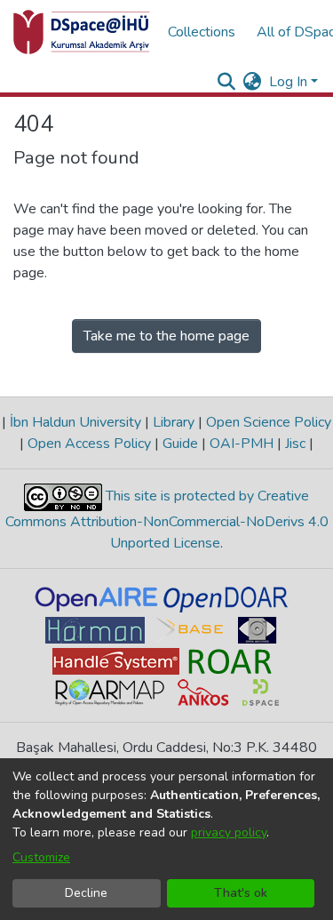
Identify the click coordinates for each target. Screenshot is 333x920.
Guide (180, 443)
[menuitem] (253, 81)
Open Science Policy (266, 422)
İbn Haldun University (75, 422)
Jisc (295, 443)
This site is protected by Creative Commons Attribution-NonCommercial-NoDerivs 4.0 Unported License (167, 519)
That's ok (240, 892)
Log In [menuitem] (288, 82)
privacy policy (228, 832)
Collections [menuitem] (201, 32)
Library (173, 422)
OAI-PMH (241, 443)
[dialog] (166, 839)
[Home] (81, 32)
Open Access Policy (89, 443)
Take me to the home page (166, 336)
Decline (86, 892)
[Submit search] (227, 81)
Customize (41, 857)
